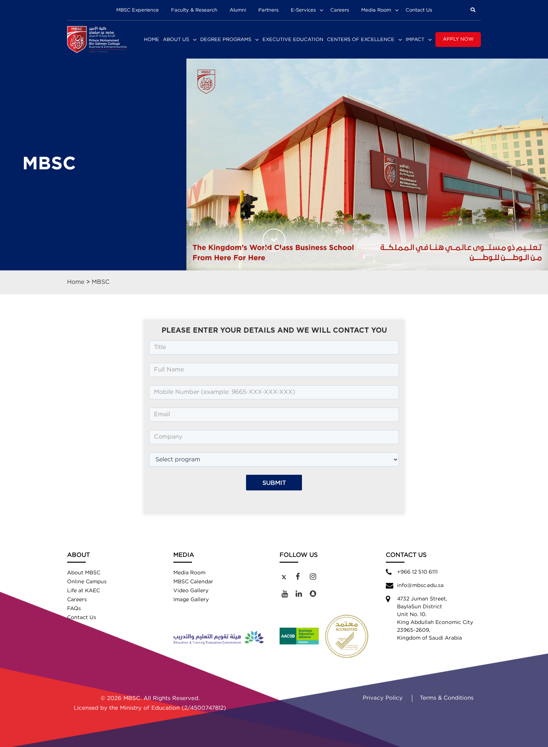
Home (151, 40)
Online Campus (87, 582)
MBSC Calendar (193, 582)
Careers (339, 10)
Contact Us (419, 10)
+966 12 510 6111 (417, 572)
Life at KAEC (83, 591)
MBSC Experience (137, 10)
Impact (415, 40)
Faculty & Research (194, 10)
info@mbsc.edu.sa (420, 585)
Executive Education (292, 40)
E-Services (303, 10)
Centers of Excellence (360, 40)
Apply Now (458, 39)
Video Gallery (190, 591)
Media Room (376, 10)
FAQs (74, 608)
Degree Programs (225, 40)
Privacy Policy (383, 698)
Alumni (238, 10)
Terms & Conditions (446, 698)
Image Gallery (191, 599)
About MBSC (83, 573)
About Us (176, 40)
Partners (268, 10)
